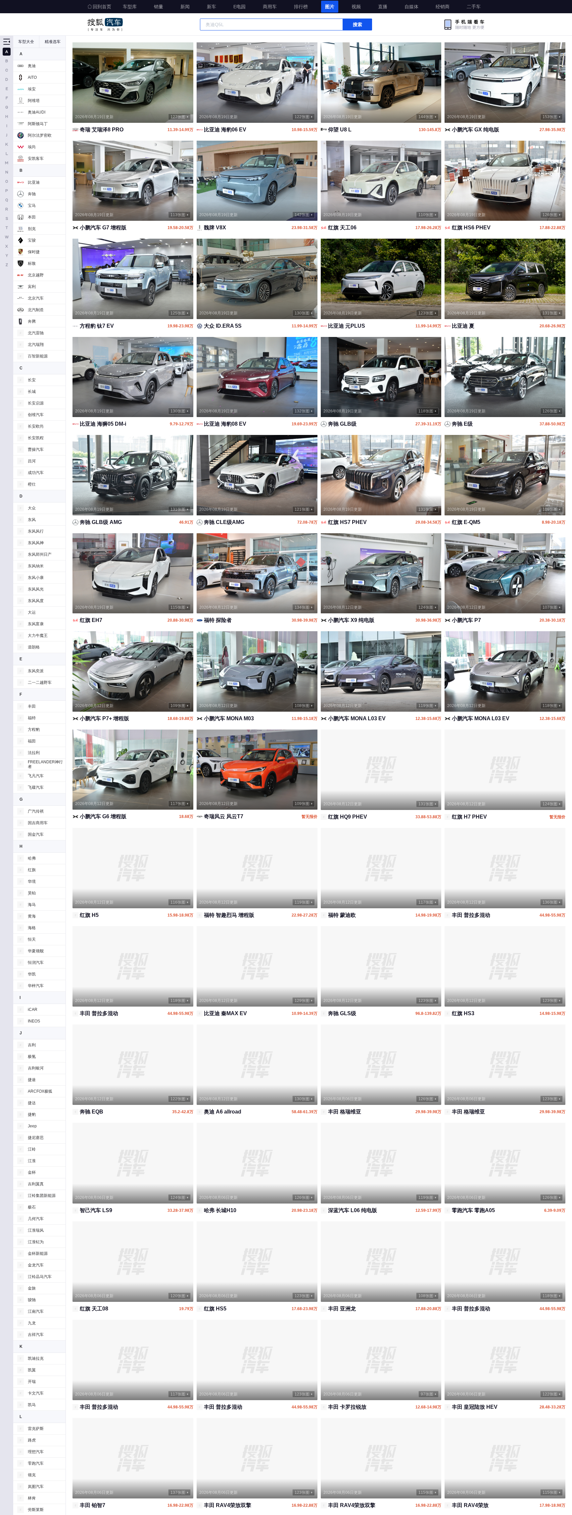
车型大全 (26, 41)
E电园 (239, 6)
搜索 (357, 24)
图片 (329, 6)
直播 (382, 6)
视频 (356, 6)
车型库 (130, 6)
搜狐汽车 (105, 24)
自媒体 (411, 6)
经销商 (443, 6)
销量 (158, 6)
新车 (211, 6)
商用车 (270, 6)
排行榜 (301, 6)
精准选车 (53, 41)
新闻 (185, 6)
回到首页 (102, 6)
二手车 (474, 6)
